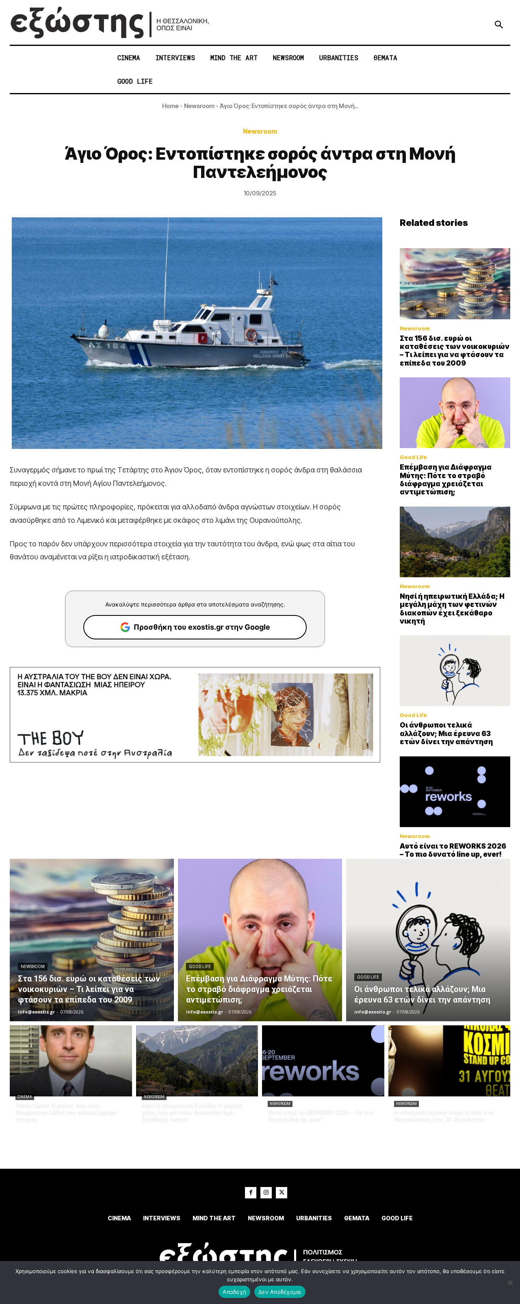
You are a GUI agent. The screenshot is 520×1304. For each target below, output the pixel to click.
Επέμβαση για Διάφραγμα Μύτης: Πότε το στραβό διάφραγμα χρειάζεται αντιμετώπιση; (446, 479)
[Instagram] (266, 1192)
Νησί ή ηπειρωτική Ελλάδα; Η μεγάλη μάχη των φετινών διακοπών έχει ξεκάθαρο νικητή (452, 608)
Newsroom (199, 106)
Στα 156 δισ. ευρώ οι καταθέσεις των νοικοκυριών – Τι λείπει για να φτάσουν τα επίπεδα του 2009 (454, 350)
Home (170, 106)
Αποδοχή (234, 1292)
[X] (281, 1192)
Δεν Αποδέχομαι (279, 1292)
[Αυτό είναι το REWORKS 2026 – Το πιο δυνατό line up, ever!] (455, 791)
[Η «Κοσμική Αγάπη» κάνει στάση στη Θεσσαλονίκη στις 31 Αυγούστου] (449, 1060)
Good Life (413, 457)
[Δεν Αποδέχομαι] (510, 1282)
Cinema (24, 1097)
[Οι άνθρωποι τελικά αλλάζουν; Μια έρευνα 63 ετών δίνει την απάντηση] (455, 670)
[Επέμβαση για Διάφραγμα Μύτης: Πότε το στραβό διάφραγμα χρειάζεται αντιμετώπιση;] (455, 412)
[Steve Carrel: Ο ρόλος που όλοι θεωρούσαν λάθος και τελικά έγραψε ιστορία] (71, 1060)
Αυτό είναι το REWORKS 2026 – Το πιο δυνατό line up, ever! (453, 850)
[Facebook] (250, 1192)
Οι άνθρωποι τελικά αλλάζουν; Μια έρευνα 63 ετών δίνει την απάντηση (446, 733)
